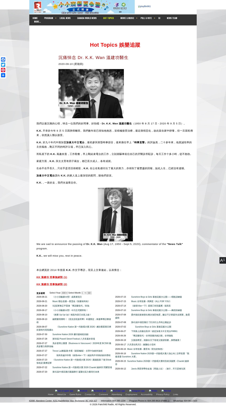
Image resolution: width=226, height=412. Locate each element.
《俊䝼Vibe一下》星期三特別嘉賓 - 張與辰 (151, 306)
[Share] (3, 75)
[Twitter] (3, 64)
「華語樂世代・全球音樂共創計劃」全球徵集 (152, 336)
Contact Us (90, 394)
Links (175, 394)
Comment (103, 394)
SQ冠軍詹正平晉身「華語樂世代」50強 (70, 306)
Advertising (117, 394)
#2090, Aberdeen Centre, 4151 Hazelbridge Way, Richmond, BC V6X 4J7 (63, 401)
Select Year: (55, 293)
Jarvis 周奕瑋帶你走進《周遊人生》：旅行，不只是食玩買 (158, 369)
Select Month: (74, 293)
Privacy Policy (163, 394)
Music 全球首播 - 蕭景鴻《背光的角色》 (145, 349)
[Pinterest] (3, 70)
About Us (61, 394)
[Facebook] (3, 59)
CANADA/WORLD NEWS (87, 18)
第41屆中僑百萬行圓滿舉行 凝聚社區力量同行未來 (75, 372)
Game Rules (75, 394)
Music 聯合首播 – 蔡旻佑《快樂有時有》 (71, 301)
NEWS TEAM (172, 18)
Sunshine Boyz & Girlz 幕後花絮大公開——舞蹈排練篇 (156, 310)
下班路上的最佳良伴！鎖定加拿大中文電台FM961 (154, 331)
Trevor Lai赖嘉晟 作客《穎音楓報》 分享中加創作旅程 (77, 351)
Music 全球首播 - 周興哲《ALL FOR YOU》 (151, 301)
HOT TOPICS (108, 18)
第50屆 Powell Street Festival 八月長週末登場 (73, 339)
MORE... (37, 21)
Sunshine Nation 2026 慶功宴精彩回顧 (70, 334)
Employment (131, 394)
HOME (35, 18)
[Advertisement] (115, 30)
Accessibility (147, 394)
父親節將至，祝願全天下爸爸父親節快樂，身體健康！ (156, 340)
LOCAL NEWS (65, 18)
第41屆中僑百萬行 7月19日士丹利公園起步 (151, 322)
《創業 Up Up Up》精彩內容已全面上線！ (72, 315)
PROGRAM (48, 18)
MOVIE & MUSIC (127, 18)
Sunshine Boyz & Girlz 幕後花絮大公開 (153, 327)
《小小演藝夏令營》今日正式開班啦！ (70, 310)
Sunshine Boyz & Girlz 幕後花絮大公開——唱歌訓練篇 (156, 297)
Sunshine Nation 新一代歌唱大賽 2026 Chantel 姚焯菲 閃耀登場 (82, 367)
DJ (159, 18)
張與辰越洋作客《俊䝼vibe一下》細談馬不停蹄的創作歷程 (83, 355)
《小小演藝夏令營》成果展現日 (67, 297)
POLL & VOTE (146, 18)
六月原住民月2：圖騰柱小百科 (141, 344)
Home (51, 394)
